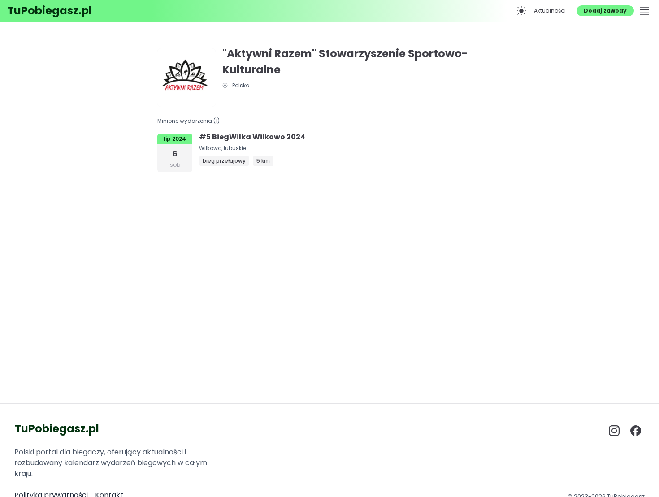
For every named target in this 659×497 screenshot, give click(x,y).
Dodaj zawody (605, 10)
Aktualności (550, 10)
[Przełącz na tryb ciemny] (521, 11)
